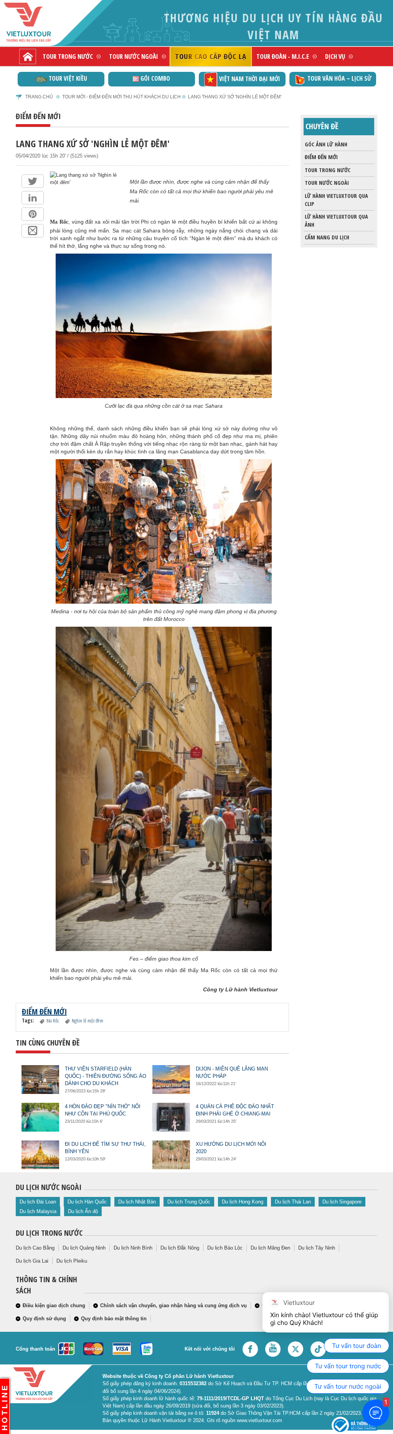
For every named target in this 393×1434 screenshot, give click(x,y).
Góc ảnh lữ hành (326, 144)
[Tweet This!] (32, 181)
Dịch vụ (335, 56)
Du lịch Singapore (342, 1202)
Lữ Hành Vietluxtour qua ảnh (336, 220)
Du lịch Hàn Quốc (87, 1202)
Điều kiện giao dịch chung (54, 1305)
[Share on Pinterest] (32, 214)
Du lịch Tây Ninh (316, 1248)
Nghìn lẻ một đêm (87, 1020)
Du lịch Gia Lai (32, 1261)
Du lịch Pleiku (71, 1261)
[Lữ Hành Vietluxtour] (40, 22)
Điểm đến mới (321, 157)
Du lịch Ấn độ (83, 1211)
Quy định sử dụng (44, 1318)
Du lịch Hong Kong (242, 1202)
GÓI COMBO (64, 78)
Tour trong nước (68, 56)
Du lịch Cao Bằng (35, 1248)
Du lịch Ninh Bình (133, 1248)
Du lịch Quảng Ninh (84, 1248)
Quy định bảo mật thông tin (114, 1318)
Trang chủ (39, 97)
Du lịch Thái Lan (293, 1202)
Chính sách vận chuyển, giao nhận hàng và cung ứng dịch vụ (173, 1305)
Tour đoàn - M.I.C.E (282, 56)
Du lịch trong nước (49, 1233)
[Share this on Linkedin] (32, 197)
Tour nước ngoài (133, 56)
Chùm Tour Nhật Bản (339, 78)
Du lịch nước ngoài (48, 1187)
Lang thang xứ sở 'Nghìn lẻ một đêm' (234, 97)
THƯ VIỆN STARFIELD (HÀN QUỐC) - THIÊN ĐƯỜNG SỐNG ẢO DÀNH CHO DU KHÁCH (105, 1076)
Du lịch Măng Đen (270, 1248)
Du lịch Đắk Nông (179, 1248)
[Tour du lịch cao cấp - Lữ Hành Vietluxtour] (27, 56)
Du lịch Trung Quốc (188, 1202)
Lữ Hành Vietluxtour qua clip (336, 199)
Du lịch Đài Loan (38, 1202)
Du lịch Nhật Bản (137, 1202)
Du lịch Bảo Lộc (225, 1248)
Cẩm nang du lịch (327, 237)
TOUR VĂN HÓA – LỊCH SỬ (249, 78)
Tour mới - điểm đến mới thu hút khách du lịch (121, 97)
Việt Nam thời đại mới (159, 79)
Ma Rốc (59, 222)
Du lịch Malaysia (38, 1211)
